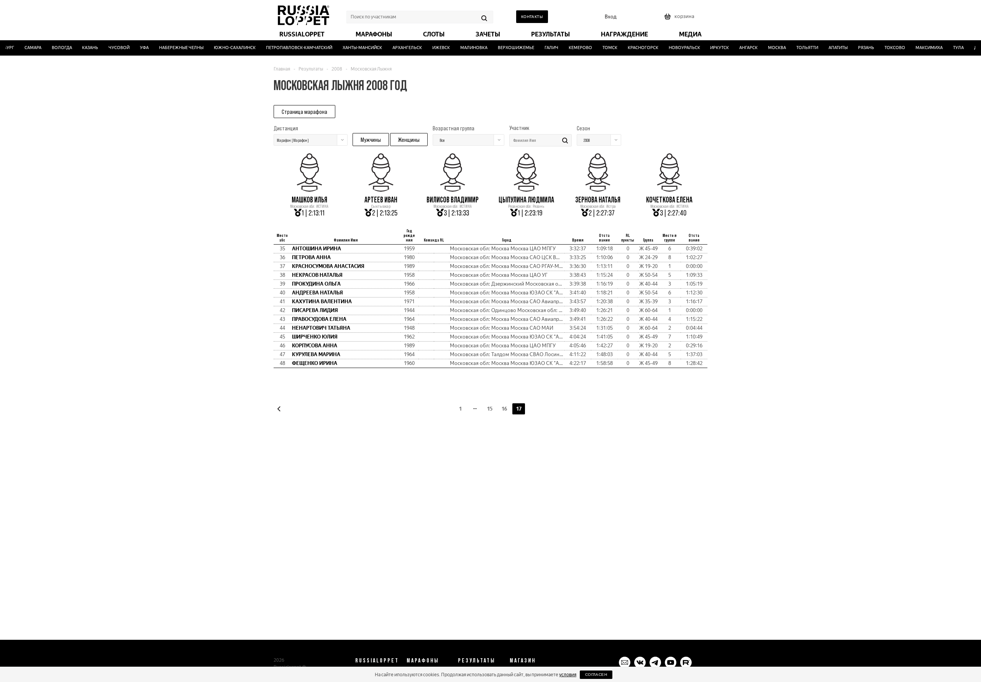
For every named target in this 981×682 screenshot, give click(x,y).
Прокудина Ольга (316, 284)
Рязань (860, 47)
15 (489, 409)
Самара (26, 47)
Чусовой (113, 47)
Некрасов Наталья (317, 275)
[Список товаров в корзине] (680, 19)
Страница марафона (304, 111)
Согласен (596, 674)
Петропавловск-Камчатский (293, 47)
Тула (952, 47)
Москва (771, 47)
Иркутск (713, 47)
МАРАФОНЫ (423, 660)
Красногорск (637, 47)
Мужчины (371, 139)
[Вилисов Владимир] (452, 189)
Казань (84, 47)
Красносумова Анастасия (328, 266)
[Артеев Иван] (380, 189)
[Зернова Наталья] (597, 189)
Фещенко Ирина (314, 363)
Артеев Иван (380, 200)
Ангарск (742, 47)
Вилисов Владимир (453, 200)
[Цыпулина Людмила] (526, 189)
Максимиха (923, 47)
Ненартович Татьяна (321, 328)
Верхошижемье (510, 47)
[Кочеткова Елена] (669, 189)
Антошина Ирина (316, 248)
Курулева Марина (316, 354)
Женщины (409, 139)
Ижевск (435, 47)
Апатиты (832, 47)
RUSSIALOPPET (377, 660)
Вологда (56, 47)
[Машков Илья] (309, 189)
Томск (603, 47)
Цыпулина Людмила (526, 200)
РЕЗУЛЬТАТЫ (476, 660)
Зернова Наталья (597, 200)
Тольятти (801, 47)
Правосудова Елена (319, 319)
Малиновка (467, 47)
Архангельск (401, 47)
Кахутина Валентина (322, 301)
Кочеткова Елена (669, 200)
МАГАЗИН (523, 660)
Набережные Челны (175, 47)
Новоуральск (678, 47)
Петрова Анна (311, 257)
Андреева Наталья (317, 293)
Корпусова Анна (314, 345)
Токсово (889, 47)
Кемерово (574, 47)
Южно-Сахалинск (229, 47)
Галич (545, 47)
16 (504, 409)
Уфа (138, 47)
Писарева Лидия (315, 310)
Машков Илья (309, 200)
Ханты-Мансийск (356, 47)
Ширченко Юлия (315, 337)
